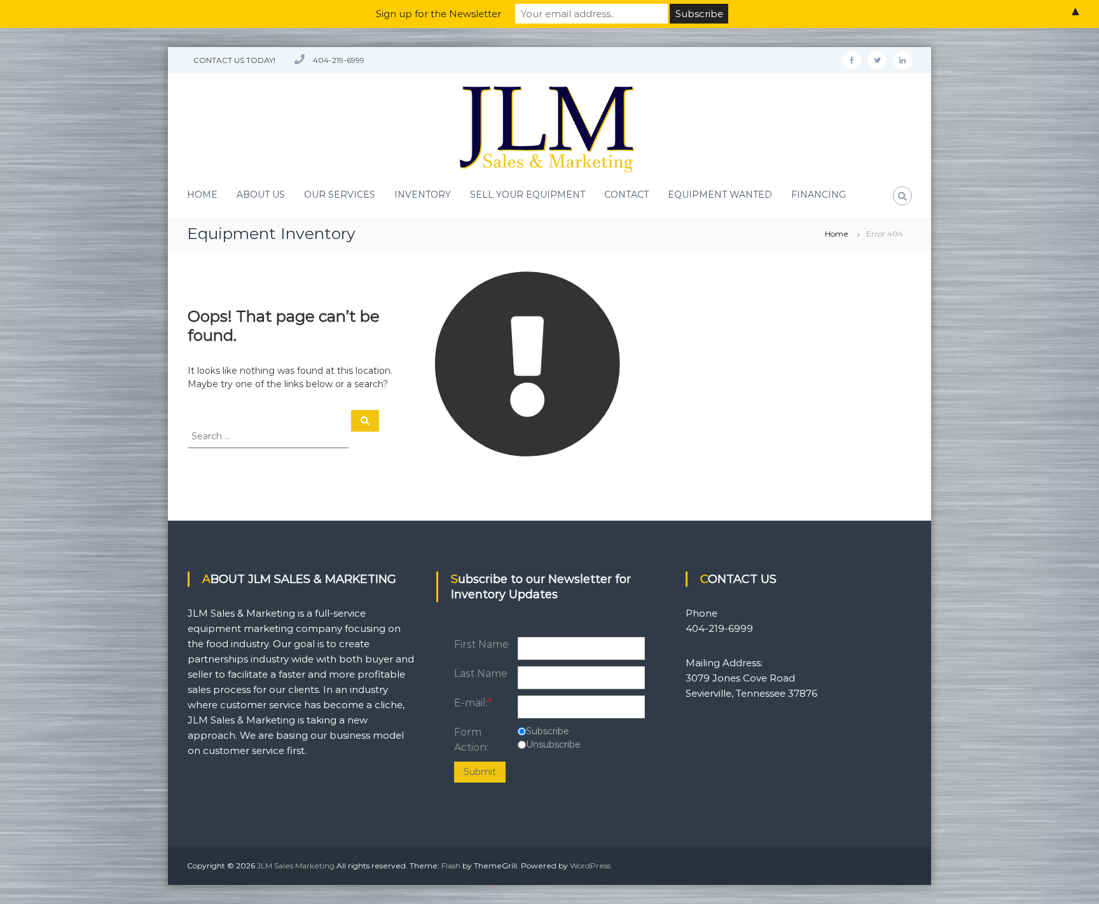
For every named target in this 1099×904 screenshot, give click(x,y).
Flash (450, 865)
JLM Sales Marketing (296, 865)
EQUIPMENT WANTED (720, 194)
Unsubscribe (553, 744)
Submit (480, 771)
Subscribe (547, 731)
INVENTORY (422, 194)
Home (836, 233)
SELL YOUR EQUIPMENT (527, 194)
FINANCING (818, 194)
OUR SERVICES (339, 194)
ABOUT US (261, 194)
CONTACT (626, 194)
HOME (202, 194)
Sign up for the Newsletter (438, 14)
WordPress (590, 865)
